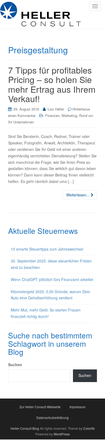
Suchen (15, 364)
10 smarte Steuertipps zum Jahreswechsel (47, 249)
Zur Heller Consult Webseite (40, 406)
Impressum (77, 406)
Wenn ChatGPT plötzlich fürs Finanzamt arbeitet (52, 279)
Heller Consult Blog (24, 428)
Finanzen (52, 115)
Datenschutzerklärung (52, 417)
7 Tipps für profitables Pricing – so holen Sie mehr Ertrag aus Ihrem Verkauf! (52, 84)
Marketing (69, 115)
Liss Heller (56, 109)
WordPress (62, 434)
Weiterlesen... (78, 195)
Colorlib (89, 428)
